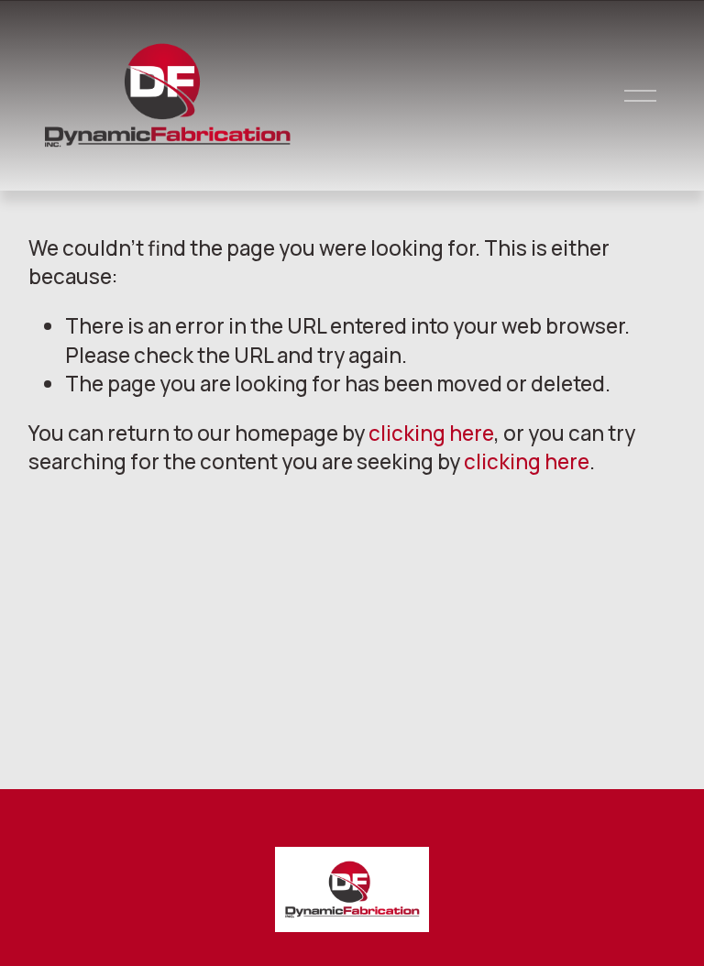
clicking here (431, 433)
